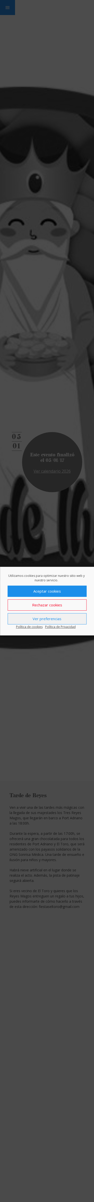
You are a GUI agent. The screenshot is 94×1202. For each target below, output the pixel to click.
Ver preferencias (47, 618)
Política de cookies (29, 627)
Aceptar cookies (47, 591)
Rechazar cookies (47, 604)
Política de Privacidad (60, 627)
